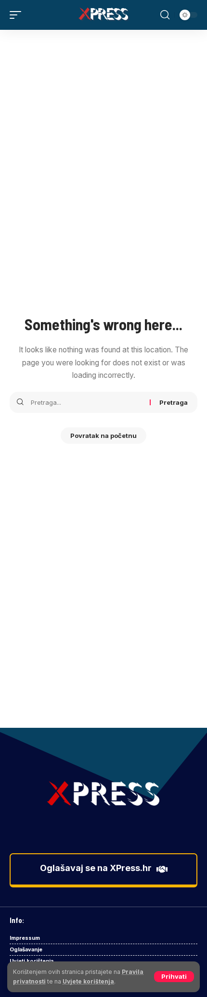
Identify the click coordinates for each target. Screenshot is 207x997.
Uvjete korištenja (88, 981)
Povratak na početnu (103, 435)
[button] (174, 976)
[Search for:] (87, 402)
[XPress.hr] (103, 15)
